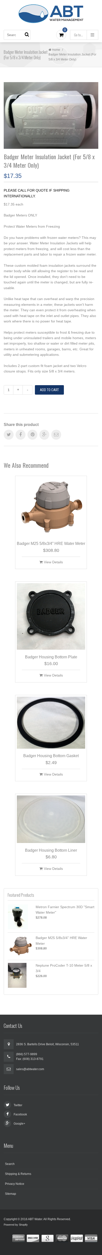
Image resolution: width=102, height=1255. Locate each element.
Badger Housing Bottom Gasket (51, 756)
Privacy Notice (14, 1184)
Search (10, 1164)
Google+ (19, 1123)
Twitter (18, 1105)
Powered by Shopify (16, 1224)
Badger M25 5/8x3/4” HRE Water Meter (51, 543)
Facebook (20, 1114)
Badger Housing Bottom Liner (51, 850)
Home (56, 50)
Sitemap (10, 1194)
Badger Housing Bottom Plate (51, 657)
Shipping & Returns (18, 1174)
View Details (53, 562)
